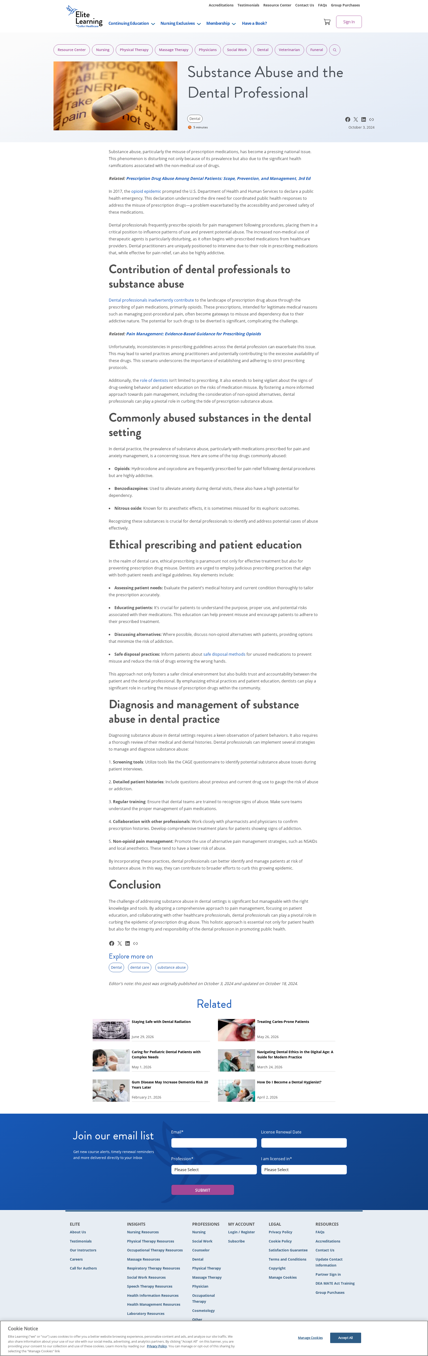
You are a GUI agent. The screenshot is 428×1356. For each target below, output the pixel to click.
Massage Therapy (173, 49)
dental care (139, 967)
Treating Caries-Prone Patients (283, 1021)
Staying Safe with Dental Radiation (161, 1021)
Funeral (316, 49)
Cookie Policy (280, 1241)
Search (334, 50)
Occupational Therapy (203, 1298)
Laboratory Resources (145, 1313)
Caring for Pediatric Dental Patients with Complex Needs (166, 1054)
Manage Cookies (283, 1277)
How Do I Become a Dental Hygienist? (289, 1082)
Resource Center (277, 5)
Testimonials (248, 5)
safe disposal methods (224, 654)
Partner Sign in (328, 1274)
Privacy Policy (280, 1232)
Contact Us (304, 5)
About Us (78, 1232)
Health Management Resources (153, 1304)
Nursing (102, 49)
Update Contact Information (329, 1262)
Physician (200, 1286)
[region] (214, 1338)
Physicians (208, 49)
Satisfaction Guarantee (288, 1250)
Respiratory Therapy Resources (153, 1268)
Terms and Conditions (287, 1259)
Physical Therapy (134, 49)
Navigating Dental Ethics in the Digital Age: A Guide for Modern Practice (295, 1054)
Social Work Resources (146, 1277)
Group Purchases (345, 5)
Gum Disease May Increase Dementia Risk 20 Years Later (170, 1085)
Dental (262, 49)
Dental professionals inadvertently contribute (151, 300)
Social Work (237, 49)
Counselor (201, 1250)
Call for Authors (83, 1268)
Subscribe (236, 1241)
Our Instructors (83, 1250)
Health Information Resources (153, 1295)
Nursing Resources (143, 1232)
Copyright (277, 1268)
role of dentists (154, 380)
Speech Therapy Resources (149, 1286)
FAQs (322, 5)
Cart (327, 22)
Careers (76, 1259)
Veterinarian (289, 49)
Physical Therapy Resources (150, 1241)
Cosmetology (203, 1310)
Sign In (349, 22)
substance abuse (172, 967)
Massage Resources (143, 1259)
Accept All (345, 1337)
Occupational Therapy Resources (155, 1250)
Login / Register (241, 1232)
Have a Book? (254, 23)
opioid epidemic (146, 191)
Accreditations (221, 5)
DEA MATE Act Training (335, 1283)
